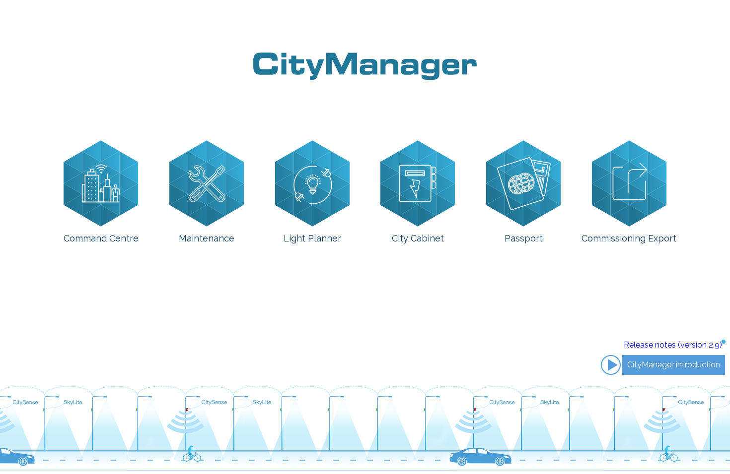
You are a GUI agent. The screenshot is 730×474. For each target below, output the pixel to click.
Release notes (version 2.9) (673, 345)
